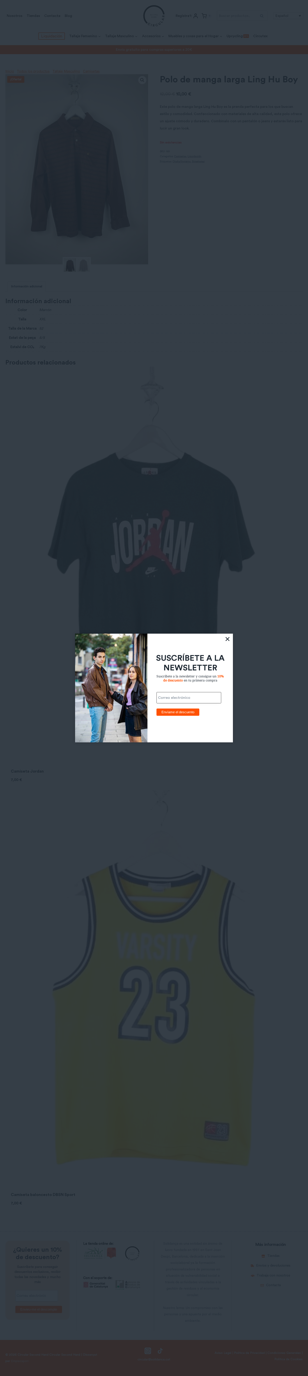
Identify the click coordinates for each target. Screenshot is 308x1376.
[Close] (227, 639)
